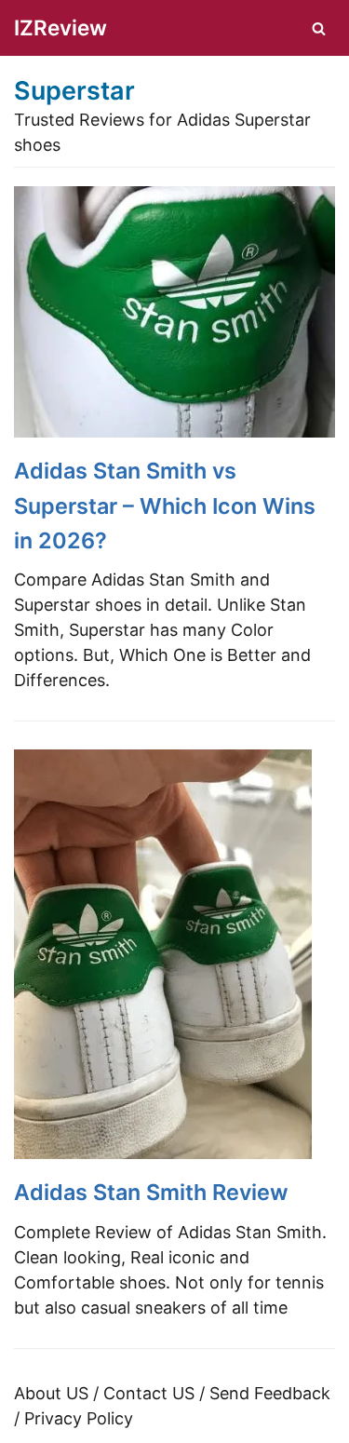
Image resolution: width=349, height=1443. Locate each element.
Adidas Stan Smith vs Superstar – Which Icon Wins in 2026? (164, 505)
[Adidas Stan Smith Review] (163, 1153)
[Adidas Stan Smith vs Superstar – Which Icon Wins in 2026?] (174, 431)
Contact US (149, 1393)
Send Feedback (269, 1393)
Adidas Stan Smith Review (151, 1192)
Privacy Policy (78, 1418)
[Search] (319, 28)
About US (51, 1393)
